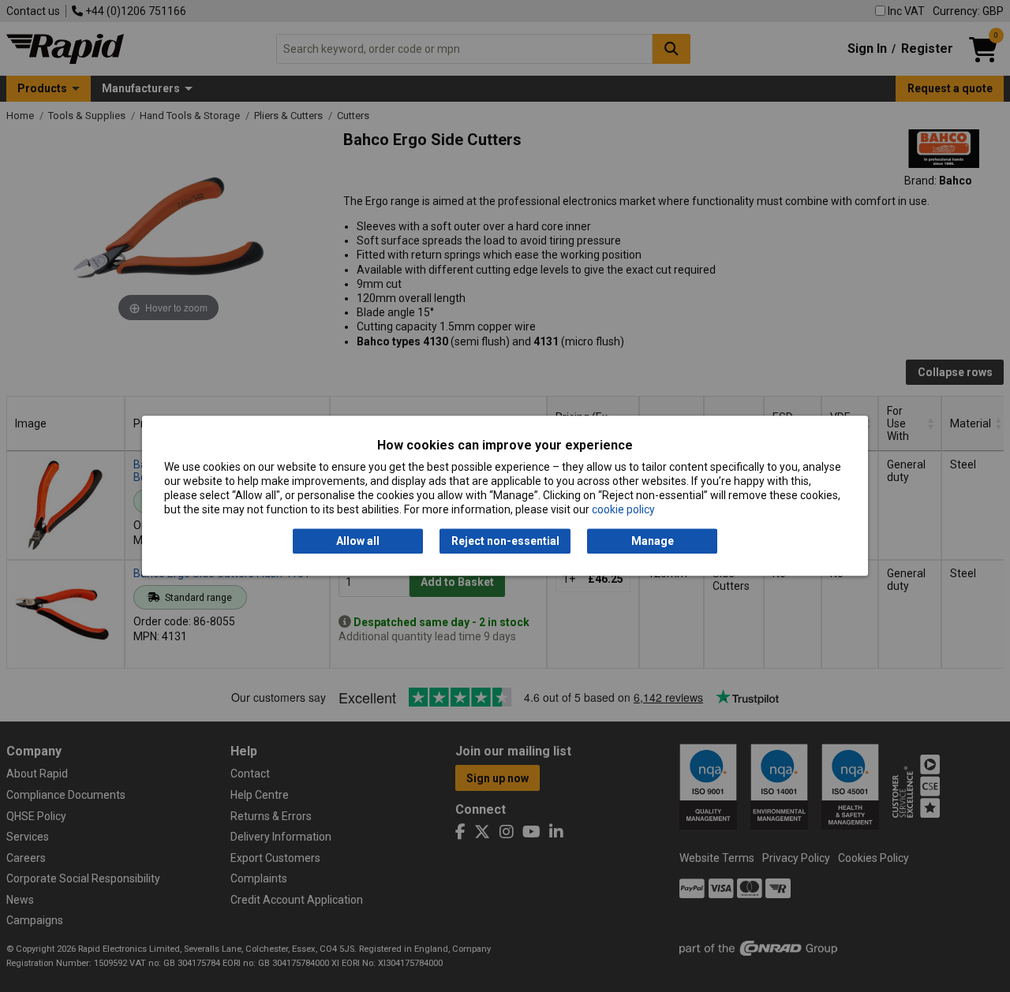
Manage (652, 541)
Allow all (358, 541)
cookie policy (623, 510)
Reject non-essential (505, 541)
